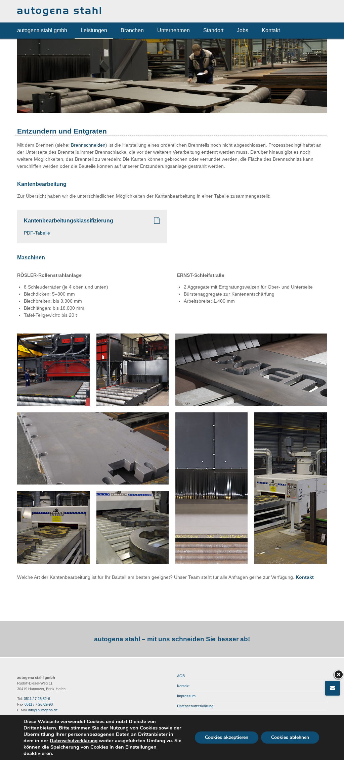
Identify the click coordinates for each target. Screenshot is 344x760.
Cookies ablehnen (290, 737)
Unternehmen (173, 30)
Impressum (186, 696)
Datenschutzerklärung (195, 706)
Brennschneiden (88, 145)
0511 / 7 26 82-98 (39, 704)
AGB (181, 676)
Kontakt (271, 30)
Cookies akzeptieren (226, 737)
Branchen (132, 30)
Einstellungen (141, 747)
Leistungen (94, 30)
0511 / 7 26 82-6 (37, 699)
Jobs (242, 30)
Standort (213, 30)
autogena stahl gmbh (42, 30)
